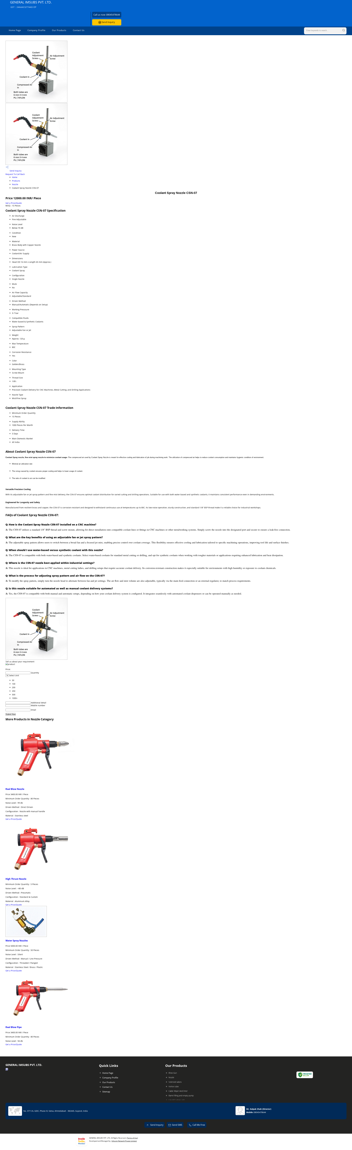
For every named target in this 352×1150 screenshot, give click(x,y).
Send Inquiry (108, 22)
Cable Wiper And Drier (178, 1091)
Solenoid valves (175, 1082)
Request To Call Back (15, 174)
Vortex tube (174, 1086)
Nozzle (15, 184)
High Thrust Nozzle (16, 878)
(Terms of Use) (132, 1138)
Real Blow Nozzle (15, 789)
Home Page (15, 30)
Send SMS (177, 1124)
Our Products (59, 30)
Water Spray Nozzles (17, 940)
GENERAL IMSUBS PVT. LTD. (31, 4)
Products (16, 180)
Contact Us (78, 30)
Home (14, 177)
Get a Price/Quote (14, 203)
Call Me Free (199, 1124)
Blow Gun (173, 1073)
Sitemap (106, 1091)
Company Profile (36, 30)
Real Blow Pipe (14, 1027)
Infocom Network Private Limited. (124, 1141)
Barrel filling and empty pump (181, 1095)
